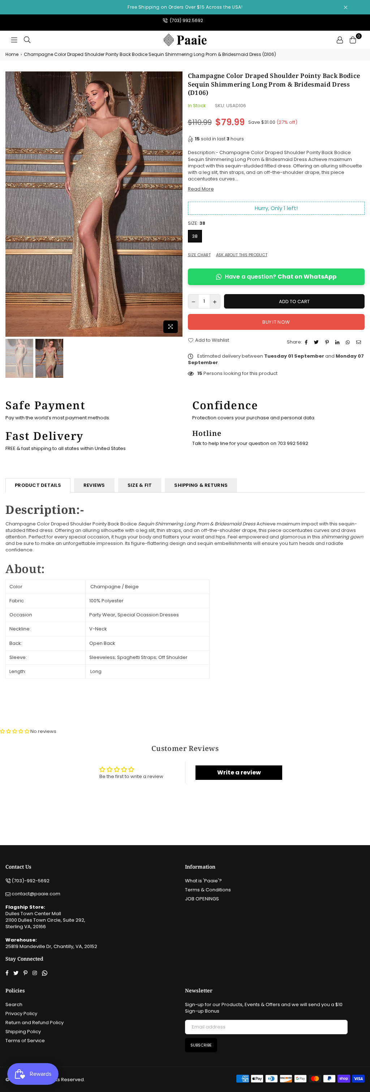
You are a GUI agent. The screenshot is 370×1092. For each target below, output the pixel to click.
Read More (201, 188)
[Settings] (339, 39)
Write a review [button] (239, 772)
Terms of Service (25, 1040)
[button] (15, 731)
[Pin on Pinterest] (328, 342)
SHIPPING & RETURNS (201, 485)
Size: (196, 223)
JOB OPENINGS (202, 898)
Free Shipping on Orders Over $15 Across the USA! (185, 7)
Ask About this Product (241, 255)
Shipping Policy (23, 1031)
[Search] (27, 39)
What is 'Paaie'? (203, 880)
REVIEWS (94, 485)
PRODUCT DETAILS (38, 485)
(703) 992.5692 (186, 20)
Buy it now (276, 322)
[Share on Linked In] (338, 342)
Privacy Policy (21, 1013)
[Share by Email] (359, 342)
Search (13, 1004)
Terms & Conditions (208, 889)
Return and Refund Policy (34, 1022)
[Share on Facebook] (307, 342)
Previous (11, 204)
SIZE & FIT (140, 485)
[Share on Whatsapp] (349, 342)
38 (195, 236)
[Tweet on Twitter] (317, 342)
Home (11, 54)
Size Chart (199, 255)
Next (176, 204)
